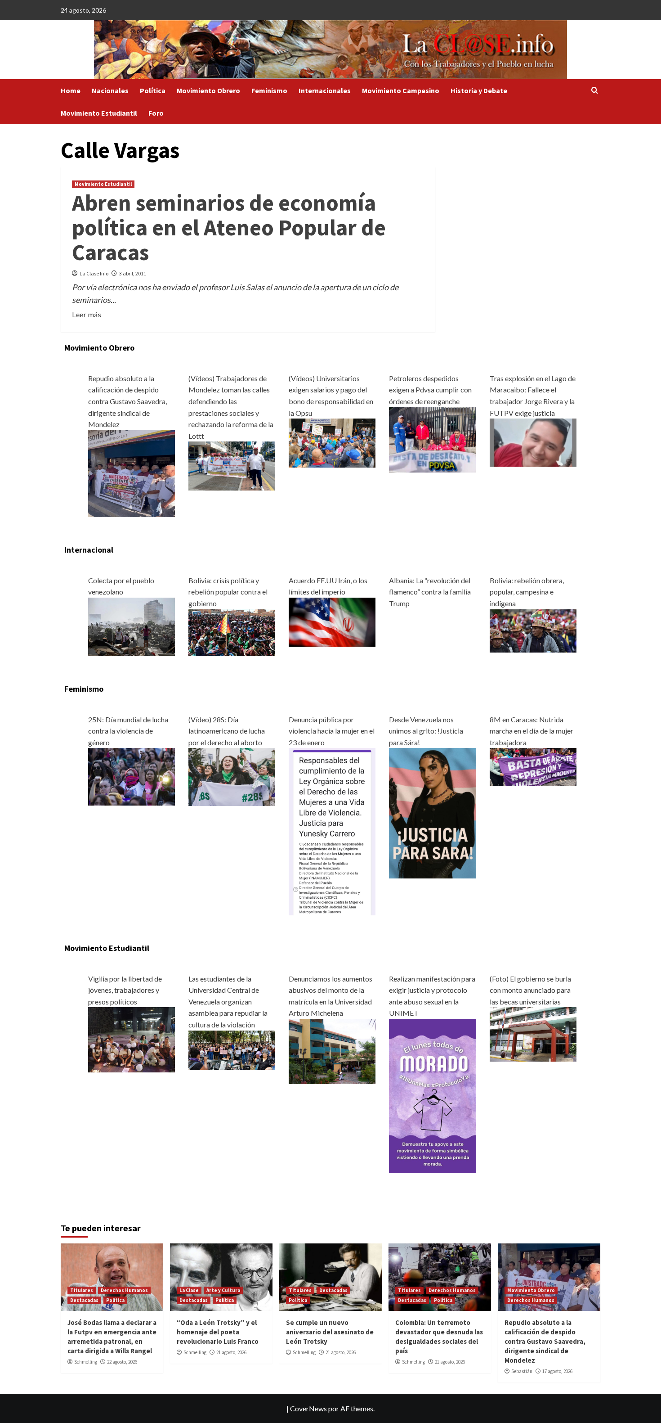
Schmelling (85, 1362)
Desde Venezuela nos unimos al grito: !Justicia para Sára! (426, 731)
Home (70, 90)
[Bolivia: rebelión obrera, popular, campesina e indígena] (533, 630)
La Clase (189, 1290)
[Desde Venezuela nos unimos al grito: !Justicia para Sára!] (432, 812)
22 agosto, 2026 (122, 1362)
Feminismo (269, 90)
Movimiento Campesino (400, 90)
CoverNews (308, 1408)
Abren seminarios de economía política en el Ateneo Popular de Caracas (229, 227)
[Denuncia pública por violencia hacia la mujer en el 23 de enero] (332, 830)
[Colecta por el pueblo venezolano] (131, 625)
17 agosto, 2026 (557, 1371)
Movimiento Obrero (208, 90)
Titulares (81, 1290)
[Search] (594, 91)
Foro (156, 112)
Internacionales (325, 90)
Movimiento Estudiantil (99, 112)
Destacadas (84, 1300)
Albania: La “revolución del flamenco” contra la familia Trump (430, 592)
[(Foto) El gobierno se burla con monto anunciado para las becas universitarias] (533, 1033)
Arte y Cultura (223, 1290)
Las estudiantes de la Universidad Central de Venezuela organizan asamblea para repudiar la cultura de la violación (228, 1001)
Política (152, 90)
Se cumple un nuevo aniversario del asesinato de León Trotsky (330, 1332)
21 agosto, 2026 (231, 1352)
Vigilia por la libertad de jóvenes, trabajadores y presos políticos (125, 990)
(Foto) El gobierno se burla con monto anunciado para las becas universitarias (530, 990)
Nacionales (110, 90)
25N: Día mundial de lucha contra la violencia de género (128, 731)
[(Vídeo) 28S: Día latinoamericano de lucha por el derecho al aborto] (231, 776)
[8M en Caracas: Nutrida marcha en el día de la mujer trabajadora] (533, 766)
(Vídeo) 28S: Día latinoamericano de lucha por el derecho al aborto (226, 731)
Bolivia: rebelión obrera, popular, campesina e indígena (527, 592)
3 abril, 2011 (132, 273)
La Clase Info (94, 273)
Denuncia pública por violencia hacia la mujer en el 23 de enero (332, 731)
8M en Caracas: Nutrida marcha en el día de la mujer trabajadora (531, 731)
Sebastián (521, 1371)
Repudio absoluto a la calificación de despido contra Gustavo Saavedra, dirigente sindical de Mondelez (127, 401)
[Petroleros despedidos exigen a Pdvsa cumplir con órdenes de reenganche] (432, 438)
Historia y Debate (479, 90)
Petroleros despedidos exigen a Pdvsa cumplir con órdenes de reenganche (430, 389)
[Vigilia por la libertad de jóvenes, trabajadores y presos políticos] (131, 1039)
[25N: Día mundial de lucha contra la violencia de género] (131, 775)
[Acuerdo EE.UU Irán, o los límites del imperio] (332, 621)
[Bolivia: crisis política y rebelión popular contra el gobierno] (231, 631)
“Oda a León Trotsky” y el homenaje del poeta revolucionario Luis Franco (218, 1332)
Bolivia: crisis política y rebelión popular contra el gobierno (228, 592)
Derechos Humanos (124, 1290)
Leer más (86, 314)
